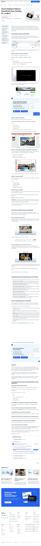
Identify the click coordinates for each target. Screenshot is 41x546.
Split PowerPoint (35, 529)
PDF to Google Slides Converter (36, 521)
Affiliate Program (3, 529)
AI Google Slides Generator (12, 516)
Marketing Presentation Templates (29, 529)
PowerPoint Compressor (36, 516)
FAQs (2, 528)
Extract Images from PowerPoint (36, 527)
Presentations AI (19, 529)
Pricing (2, 526)
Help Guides (26, 519)
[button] (16, 111)
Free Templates (26, 1)
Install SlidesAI (35, 1)
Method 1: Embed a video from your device (5, 32)
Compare (18, 524)
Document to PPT (11, 531)
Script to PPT (11, 529)
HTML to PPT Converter (36, 524)
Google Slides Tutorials (28, 516)
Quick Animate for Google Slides (13, 521)
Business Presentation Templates (29, 526)
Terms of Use (3, 534)
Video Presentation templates (22, 322)
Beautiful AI (18, 526)
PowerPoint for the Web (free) (31, 426)
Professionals (19, 516)
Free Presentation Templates (29, 524)
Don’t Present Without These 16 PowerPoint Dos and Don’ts (25, 342)
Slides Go (18, 531)
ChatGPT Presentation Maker (13, 519)
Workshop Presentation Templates (29, 531)
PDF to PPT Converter (36, 519)
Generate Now (7, 502)
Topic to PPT (11, 526)
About (2, 531)
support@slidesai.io (4, 515)
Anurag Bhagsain (5, 17)
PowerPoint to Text (35, 526)
